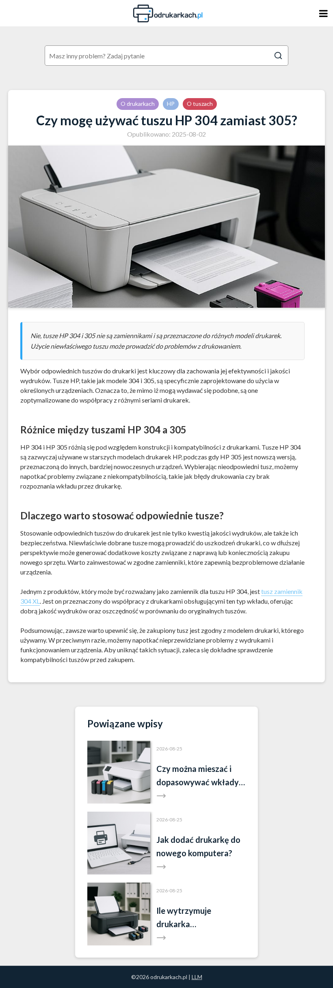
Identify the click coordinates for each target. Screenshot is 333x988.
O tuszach (200, 103)
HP (171, 103)
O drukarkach (138, 103)
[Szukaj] (278, 55)
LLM (197, 976)
